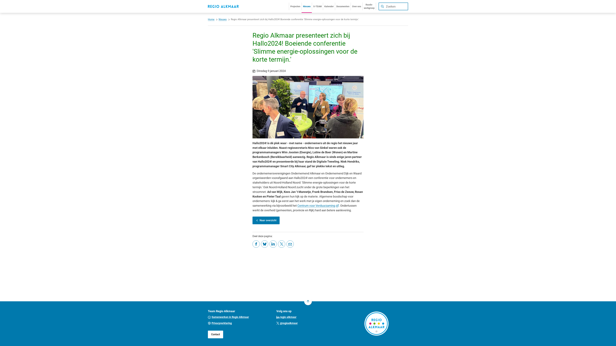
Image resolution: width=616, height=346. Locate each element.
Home (211, 19)
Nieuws (223, 19)
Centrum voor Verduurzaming (318, 205)
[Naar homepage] (223, 6)
